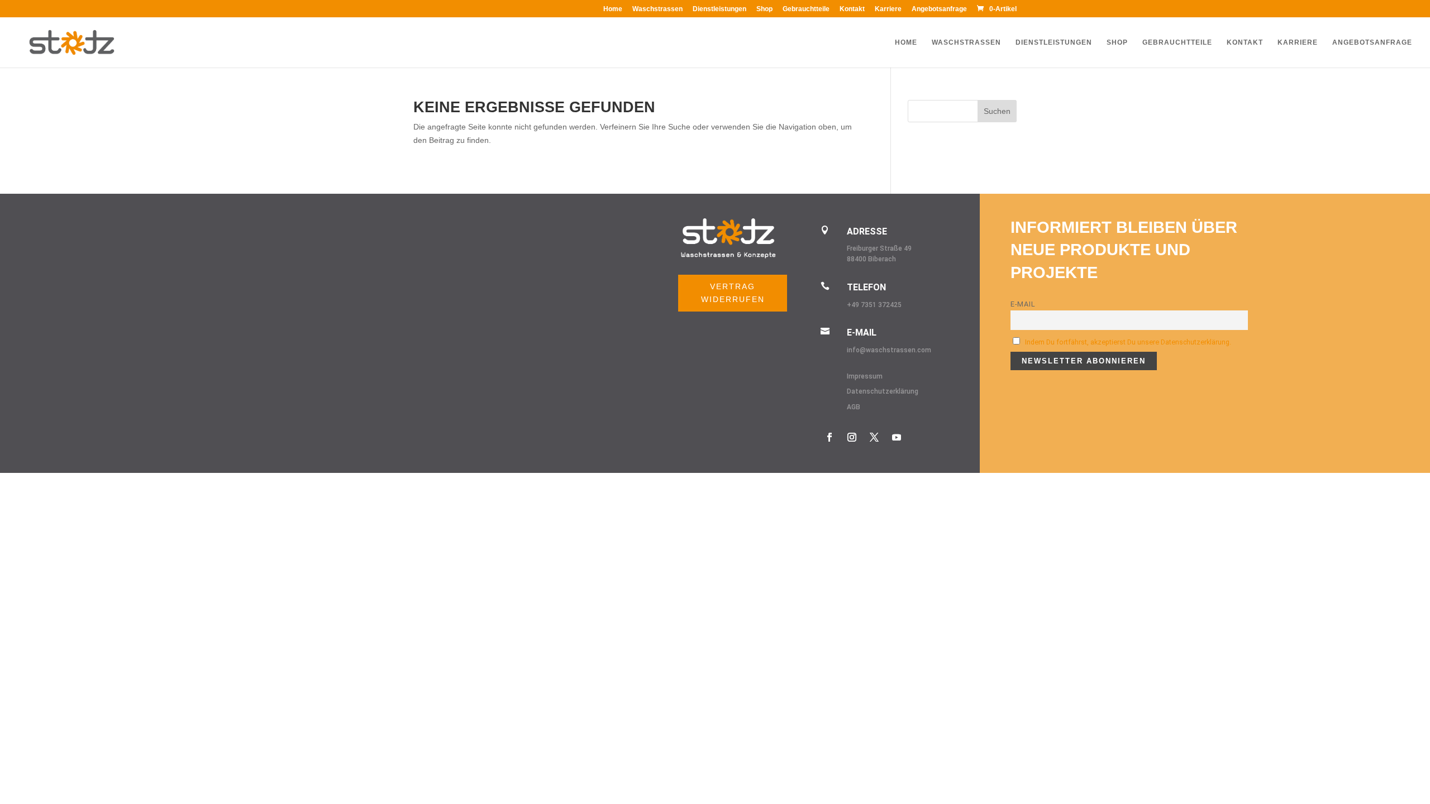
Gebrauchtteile (806, 9)
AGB (853, 407)
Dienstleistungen (719, 9)
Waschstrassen (657, 9)
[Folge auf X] (874, 437)
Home (612, 9)
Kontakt (852, 9)
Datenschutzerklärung (882, 391)
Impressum (865, 376)
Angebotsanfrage (939, 9)
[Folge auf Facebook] (829, 437)
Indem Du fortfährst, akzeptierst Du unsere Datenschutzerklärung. (1128, 342)
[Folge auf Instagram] (852, 437)
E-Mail (1023, 304)
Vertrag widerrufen (733, 293)
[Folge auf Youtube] (896, 437)
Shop (764, 9)
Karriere (888, 9)
